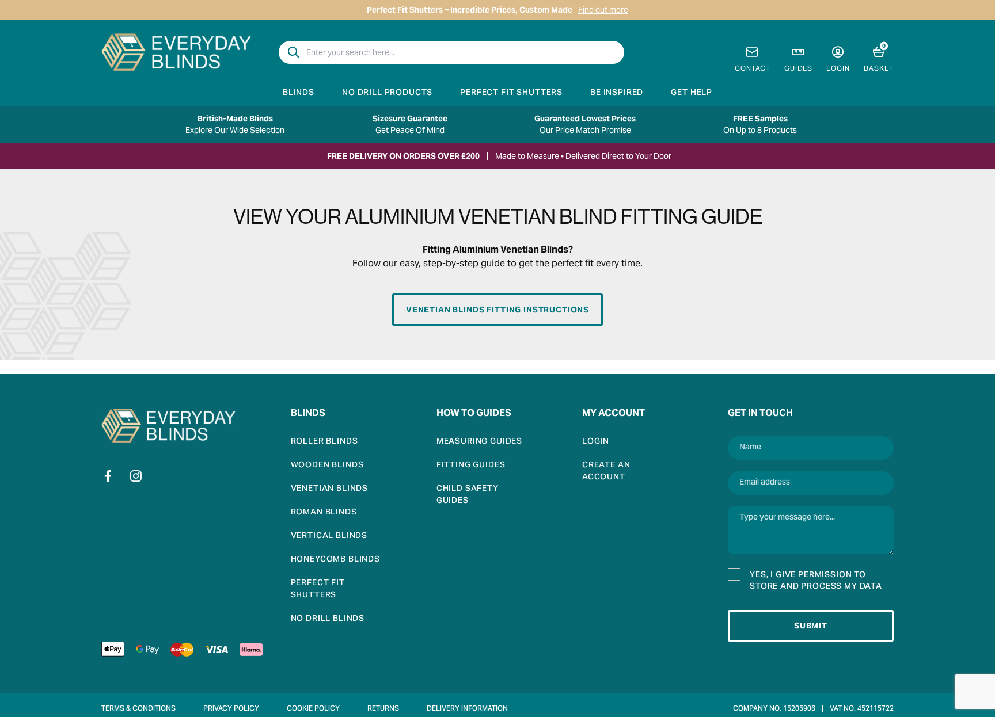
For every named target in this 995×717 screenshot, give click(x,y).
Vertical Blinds (329, 537)
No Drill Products (387, 93)
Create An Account (606, 472)
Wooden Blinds (327, 466)
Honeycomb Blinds (335, 560)
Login (595, 442)
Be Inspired (616, 93)
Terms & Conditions (138, 708)
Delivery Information (467, 708)
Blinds (298, 93)
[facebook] (108, 476)
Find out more (603, 10)
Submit (810, 625)
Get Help (691, 93)
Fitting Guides (471, 466)
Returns (383, 708)
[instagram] (136, 476)
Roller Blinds (324, 442)
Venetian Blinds (330, 489)
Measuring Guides (479, 442)
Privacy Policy (231, 708)
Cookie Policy (313, 708)
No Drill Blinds (328, 619)
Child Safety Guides (467, 495)
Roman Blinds (324, 513)
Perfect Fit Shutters (511, 93)
